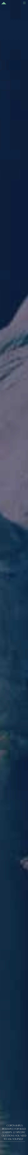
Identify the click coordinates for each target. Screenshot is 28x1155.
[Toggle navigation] (24, 3)
